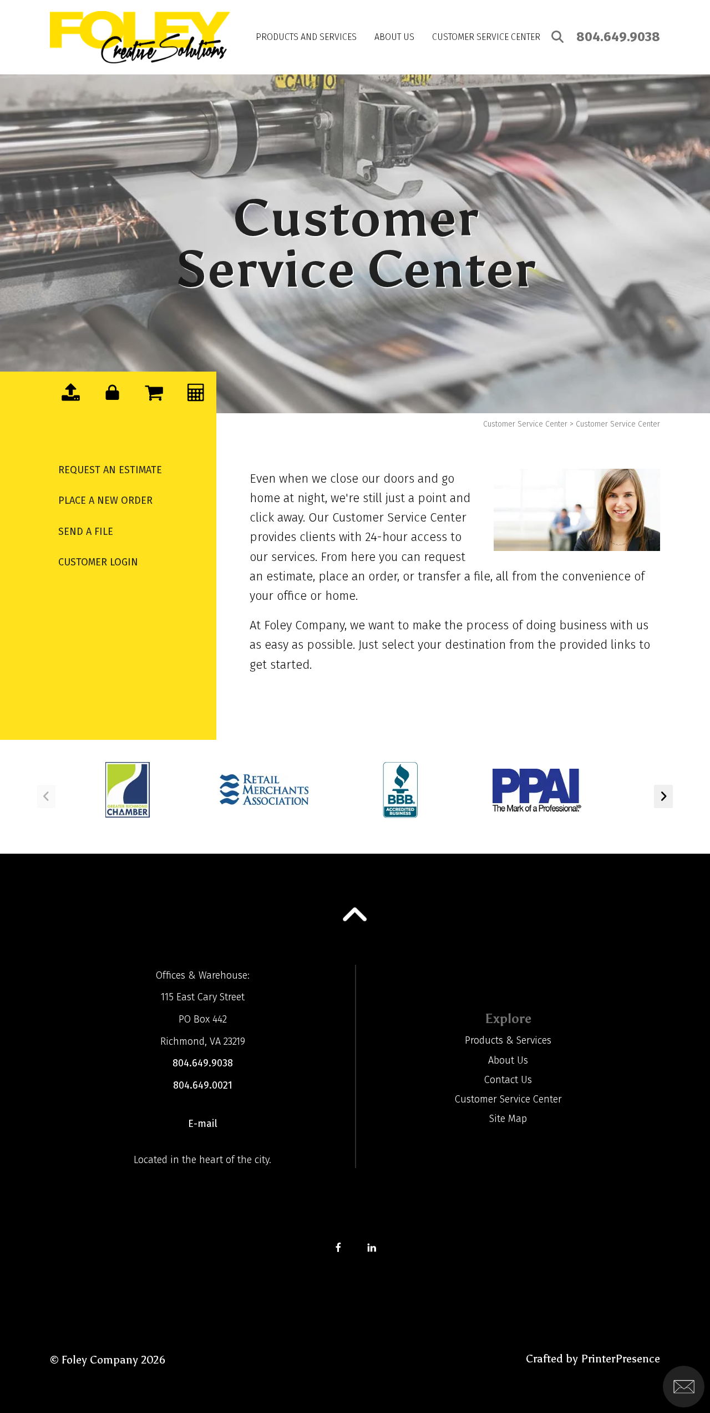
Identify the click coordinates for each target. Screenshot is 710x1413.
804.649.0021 (202, 1085)
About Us (394, 37)
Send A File (85, 531)
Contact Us (508, 1080)
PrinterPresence (620, 1358)
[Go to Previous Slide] (46, 796)
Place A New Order (105, 500)
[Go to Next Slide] (663, 796)
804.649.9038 (618, 36)
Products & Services (508, 1040)
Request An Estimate (110, 470)
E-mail (202, 1124)
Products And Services (306, 37)
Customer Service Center (486, 37)
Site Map (508, 1119)
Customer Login (98, 562)
